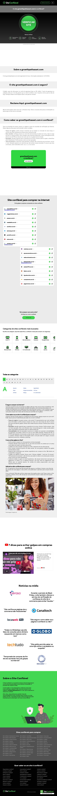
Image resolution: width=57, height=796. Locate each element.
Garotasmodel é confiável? (25, 779)
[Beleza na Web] (26, 262)
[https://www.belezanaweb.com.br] (52, 262)
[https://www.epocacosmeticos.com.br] (52, 253)
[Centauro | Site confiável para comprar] (8, 244)
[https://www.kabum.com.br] (52, 271)
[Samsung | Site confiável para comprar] (4, 231)
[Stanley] (21, 267)
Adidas (24, 388)
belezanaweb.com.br (29, 261)
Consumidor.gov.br (37, 428)
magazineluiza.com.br (12, 214)
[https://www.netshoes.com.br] (52, 249)
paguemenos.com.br (29, 283)
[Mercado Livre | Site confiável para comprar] (9, 210)
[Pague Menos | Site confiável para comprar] (21, 284)
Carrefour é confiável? (7, 771)
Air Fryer (35, 390)
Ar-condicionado (37, 392)
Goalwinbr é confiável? (41, 783)
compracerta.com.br (29, 279)
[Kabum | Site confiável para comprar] (21, 271)
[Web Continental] (21, 257)
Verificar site (28, 317)
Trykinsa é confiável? (41, 771)
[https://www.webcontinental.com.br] (52, 257)
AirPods (14, 392)
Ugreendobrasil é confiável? (25, 774)
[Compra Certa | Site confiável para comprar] (21, 279)
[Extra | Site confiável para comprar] (4, 239)
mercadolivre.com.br (12, 208)
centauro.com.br (11, 243)
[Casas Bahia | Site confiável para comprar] (4, 222)
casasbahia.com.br (11, 222)
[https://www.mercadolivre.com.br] (35, 209)
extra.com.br (10, 239)
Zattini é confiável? (7, 783)
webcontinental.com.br (29, 257)
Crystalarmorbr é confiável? (25, 776)
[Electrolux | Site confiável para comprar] (21, 275)
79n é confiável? (23, 783)
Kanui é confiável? (6, 774)
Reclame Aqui (28, 428)
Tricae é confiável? (6, 776)
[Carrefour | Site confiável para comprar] (4, 226)
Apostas (14, 388)
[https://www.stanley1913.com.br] (52, 267)
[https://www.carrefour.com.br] (35, 226)
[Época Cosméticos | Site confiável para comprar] (21, 253)
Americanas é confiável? (8, 779)
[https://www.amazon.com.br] (35, 218)
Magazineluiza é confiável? (8, 769)
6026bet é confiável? (41, 769)
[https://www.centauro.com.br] (35, 243)
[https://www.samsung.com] (35, 231)
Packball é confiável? (24, 772)
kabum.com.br (27, 271)
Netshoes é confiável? (7, 781)
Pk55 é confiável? (23, 771)
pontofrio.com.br (11, 235)
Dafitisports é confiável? (8, 772)
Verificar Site (28, 23)
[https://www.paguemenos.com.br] (52, 284)
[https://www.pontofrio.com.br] (35, 235)
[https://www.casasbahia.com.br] (35, 222)
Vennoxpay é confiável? (42, 781)
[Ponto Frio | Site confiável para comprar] (4, 235)
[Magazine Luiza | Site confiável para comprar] (4, 214)
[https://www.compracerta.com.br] (52, 279)
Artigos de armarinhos (27, 390)
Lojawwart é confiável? (41, 774)
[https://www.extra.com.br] (35, 239)
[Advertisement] (28, 55)
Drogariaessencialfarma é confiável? (44, 779)
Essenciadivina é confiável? (25, 769)
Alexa (14, 390)
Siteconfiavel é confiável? (42, 776)
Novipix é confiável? (24, 781)
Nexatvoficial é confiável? (42, 772)
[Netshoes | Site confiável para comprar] (21, 249)
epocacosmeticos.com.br (30, 253)
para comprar (35, 732)
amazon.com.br (11, 218)
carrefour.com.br (11, 226)
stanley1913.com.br (28, 266)
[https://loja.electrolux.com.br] (52, 275)
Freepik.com (14, 512)
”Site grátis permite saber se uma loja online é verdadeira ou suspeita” (41, 646)
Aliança (24, 392)
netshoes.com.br (28, 249)
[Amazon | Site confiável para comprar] (4, 218)
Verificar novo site (45, 2)
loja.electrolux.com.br (29, 275)
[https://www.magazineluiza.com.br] (35, 214)
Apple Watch (36, 388)
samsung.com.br (11, 230)
